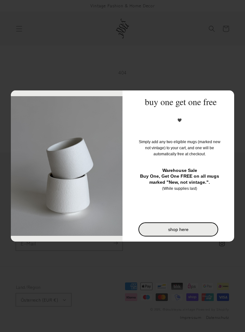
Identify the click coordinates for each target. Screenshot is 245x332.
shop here (178, 229)
